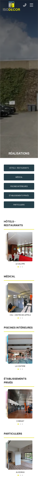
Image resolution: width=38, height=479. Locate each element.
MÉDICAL (19, 177)
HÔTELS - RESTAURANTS (19, 168)
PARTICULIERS (19, 205)
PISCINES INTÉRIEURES (19, 186)
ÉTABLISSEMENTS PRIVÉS (19, 195)
